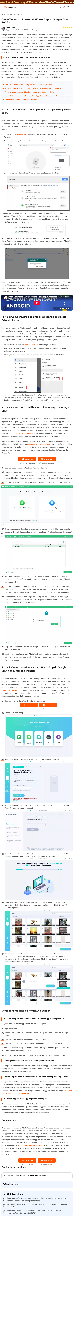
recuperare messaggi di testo (39, 444)
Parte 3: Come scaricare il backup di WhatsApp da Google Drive (29, 92)
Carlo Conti (10, 27)
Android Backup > (16, 14)
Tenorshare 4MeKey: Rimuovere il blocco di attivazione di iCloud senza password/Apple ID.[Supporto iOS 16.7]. (33, 1211)
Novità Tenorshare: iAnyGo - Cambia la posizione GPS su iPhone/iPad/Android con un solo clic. (38, 1205)
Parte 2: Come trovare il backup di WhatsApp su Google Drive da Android (33, 88)
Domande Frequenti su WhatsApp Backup (21, 100)
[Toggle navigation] (67, 7)
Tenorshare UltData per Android (21, 433)
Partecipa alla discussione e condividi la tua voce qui (28, 1176)
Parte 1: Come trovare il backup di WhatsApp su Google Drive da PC (31, 85)
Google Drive (22, 134)
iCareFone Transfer (9, 690)
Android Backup (32, 30)
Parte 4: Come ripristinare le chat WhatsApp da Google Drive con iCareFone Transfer (38, 96)
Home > (6, 14)
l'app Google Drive (31, 345)
